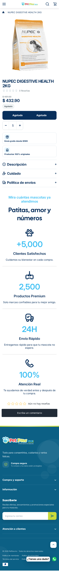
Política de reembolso (10, 555)
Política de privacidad (30, 555)
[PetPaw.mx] (29, 4)
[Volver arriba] (53, 545)
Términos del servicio (10, 559)
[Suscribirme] (52, 516)
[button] (55, 4)
